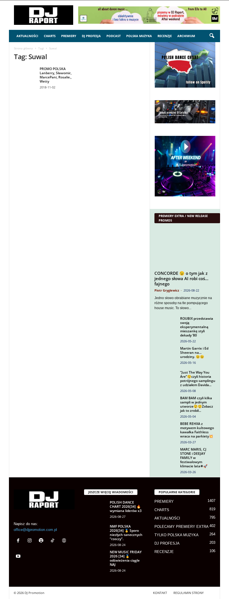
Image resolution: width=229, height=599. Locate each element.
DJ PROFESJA (91, 36)
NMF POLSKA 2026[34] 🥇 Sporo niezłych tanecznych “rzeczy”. (126, 532)
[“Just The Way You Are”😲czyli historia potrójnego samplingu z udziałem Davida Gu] (165, 378)
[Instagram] (31, 541)
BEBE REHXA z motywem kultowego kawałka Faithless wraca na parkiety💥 (197, 430)
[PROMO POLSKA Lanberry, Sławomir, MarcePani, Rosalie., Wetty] (25, 75)
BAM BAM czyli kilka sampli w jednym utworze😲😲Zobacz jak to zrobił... (196, 404)
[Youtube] (19, 557)
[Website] (64, 541)
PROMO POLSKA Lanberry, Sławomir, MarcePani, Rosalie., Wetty (55, 75)
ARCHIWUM (186, 36)
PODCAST (113, 36)
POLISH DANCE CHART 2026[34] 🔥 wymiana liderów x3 (126, 506)
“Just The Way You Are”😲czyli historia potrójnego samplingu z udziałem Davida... (197, 378)
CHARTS (50, 36)
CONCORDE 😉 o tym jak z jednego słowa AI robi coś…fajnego (181, 278)
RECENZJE (165, 36)
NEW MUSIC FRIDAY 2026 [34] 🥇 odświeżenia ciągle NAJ (126, 558)
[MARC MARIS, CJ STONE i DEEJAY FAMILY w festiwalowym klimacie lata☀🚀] (165, 455)
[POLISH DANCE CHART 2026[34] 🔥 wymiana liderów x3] (95, 508)
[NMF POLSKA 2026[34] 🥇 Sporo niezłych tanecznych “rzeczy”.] (95, 532)
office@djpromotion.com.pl (35, 530)
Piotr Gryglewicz (166, 290)
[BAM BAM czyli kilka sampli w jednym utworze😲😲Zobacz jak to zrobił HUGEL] (165, 404)
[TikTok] (53, 541)
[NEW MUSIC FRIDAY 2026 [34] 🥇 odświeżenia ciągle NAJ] (95, 558)
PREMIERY (68, 36)
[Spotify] (42, 541)
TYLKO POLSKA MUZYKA (176, 535)
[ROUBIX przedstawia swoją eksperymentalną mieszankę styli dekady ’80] (165, 324)
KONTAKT (160, 593)
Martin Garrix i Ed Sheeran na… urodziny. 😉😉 (194, 352)
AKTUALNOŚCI (27, 36)
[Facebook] (19, 541)
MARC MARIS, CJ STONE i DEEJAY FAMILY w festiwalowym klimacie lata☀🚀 (193, 457)
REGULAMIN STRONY (188, 593)
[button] (212, 36)
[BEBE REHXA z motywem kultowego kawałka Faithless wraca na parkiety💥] (165, 430)
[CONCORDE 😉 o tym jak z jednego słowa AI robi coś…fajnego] (185, 248)
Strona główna (23, 48)
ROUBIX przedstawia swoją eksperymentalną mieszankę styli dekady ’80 (196, 327)
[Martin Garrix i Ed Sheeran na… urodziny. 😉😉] (165, 354)
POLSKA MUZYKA (139, 36)
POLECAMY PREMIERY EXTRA (181, 527)
